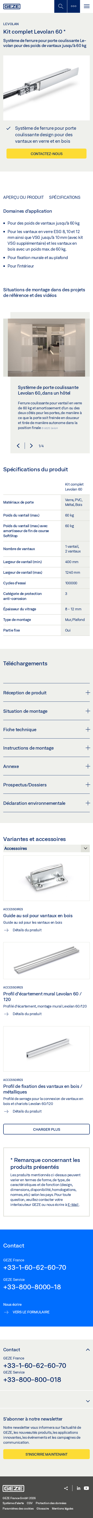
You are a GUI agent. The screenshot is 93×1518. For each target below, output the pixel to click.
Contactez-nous (47, 154)
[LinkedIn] (78, 1488)
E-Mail (73, 1204)
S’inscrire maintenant (46, 1454)
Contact (11, 1349)
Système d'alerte (13, 1503)
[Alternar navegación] (86, 6)
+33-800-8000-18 (32, 1287)
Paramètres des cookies (18, 1508)
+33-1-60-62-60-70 (34, 1267)
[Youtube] (86, 1488)
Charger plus (46, 1129)
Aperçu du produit (23, 197)
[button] (18, 445)
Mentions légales (62, 1508)
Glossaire (43, 1508)
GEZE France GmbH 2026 (19, 1498)
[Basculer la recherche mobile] (60, 6)
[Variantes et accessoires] (46, 850)
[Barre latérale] (73, 6)
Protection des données (51, 1503)
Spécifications (64, 197)
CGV (30, 1503)
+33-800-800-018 (32, 1379)
